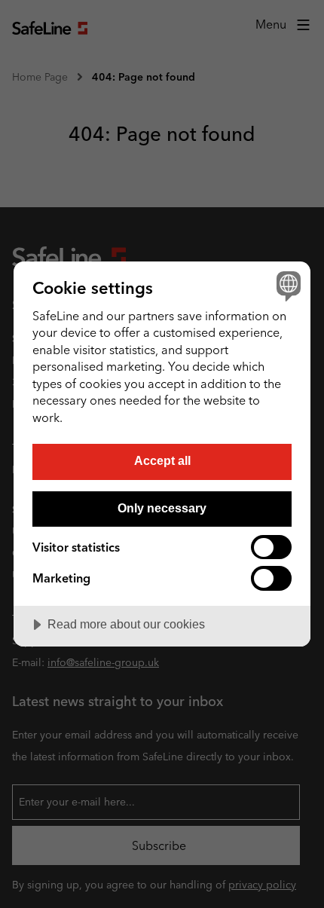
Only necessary (162, 508)
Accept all (162, 460)
